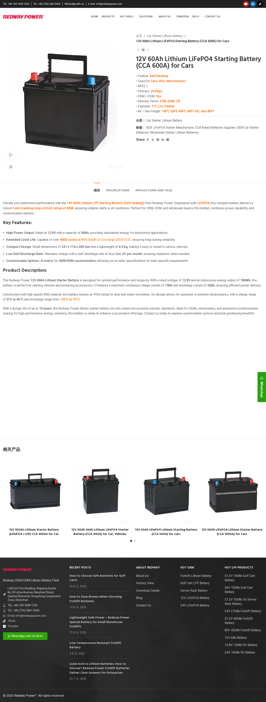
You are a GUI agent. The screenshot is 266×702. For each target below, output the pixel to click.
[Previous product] (138, 49)
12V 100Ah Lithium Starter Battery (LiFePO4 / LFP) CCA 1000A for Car (34, 532)
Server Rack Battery (194, 590)
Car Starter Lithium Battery (165, 36)
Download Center (148, 590)
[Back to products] (143, 49)
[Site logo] (23, 16)
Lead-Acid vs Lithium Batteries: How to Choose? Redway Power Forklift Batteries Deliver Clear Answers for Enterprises (100, 668)
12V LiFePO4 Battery (194, 598)
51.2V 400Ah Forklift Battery (239, 621)
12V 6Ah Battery (236, 638)
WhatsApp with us (74, 4)
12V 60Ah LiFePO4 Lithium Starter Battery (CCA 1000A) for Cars (232, 532)
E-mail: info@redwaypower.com (105, 4)
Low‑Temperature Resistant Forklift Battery (95, 645)
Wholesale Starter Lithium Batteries (174, 132)
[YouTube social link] (246, 4)
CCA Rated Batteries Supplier (215, 127)
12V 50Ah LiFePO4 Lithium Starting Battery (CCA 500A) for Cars (166, 532)
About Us (142, 576)
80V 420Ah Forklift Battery (243, 630)
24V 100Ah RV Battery (240, 652)
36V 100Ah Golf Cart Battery (239, 590)
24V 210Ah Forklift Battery (243, 611)
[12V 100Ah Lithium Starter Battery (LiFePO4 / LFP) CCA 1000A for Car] (34, 491)
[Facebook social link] (148, 139)
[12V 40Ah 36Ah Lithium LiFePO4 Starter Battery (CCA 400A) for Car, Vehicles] (100, 491)
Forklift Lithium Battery (196, 576)
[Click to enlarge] (11, 167)
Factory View (145, 583)
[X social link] (152, 139)
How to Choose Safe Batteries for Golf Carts (97, 578)
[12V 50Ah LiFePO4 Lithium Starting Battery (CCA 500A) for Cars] (166, 491)
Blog (139, 598)
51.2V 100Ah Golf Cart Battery (240, 578)
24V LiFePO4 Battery (194, 605)
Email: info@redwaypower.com (27, 615)
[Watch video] (11, 155)
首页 (139, 36)
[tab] (97, 189)
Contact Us (143, 605)
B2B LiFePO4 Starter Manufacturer (170, 127)
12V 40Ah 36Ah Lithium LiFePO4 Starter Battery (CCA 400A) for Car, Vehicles (100, 532)
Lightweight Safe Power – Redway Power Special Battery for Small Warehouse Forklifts (99, 622)
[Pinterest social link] (157, 139)
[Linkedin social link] (253, 4)
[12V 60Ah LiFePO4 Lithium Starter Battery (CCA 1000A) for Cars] (232, 491)
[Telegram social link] (167, 139)
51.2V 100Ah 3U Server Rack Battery (241, 602)
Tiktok (11, 620)
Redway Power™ (25, 695)
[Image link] (17, 569)
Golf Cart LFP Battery (194, 583)
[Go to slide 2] (135, 541)
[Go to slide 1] (131, 541)
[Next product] (148, 49)
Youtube (13, 626)
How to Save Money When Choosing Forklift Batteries (96, 599)
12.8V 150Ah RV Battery (241, 645)
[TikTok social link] (260, 4)
